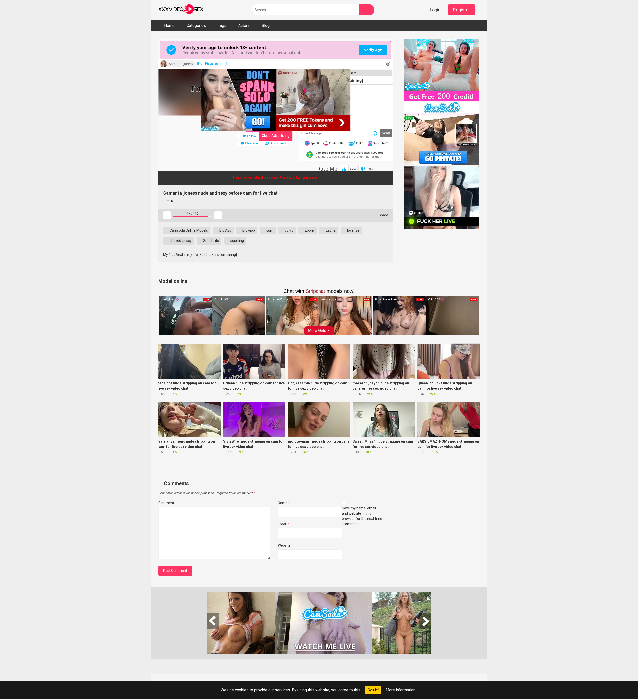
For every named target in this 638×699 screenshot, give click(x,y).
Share (383, 215)
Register (461, 9)
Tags (222, 25)
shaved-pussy (180, 241)
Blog (266, 25)
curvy (288, 230)
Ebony (309, 230)
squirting (237, 241)
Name (284, 503)
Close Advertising (275, 136)
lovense (352, 230)
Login (435, 9)
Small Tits (210, 241)
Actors (244, 25)
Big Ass (225, 230)
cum (269, 230)
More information (400, 690)
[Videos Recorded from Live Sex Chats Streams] (180, 10)
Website (284, 545)
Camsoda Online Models (188, 230)
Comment (166, 503)
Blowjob (248, 230)
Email (283, 524)
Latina (330, 230)
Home (169, 25)
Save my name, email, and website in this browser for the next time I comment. (362, 516)
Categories (196, 25)
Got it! (373, 690)
